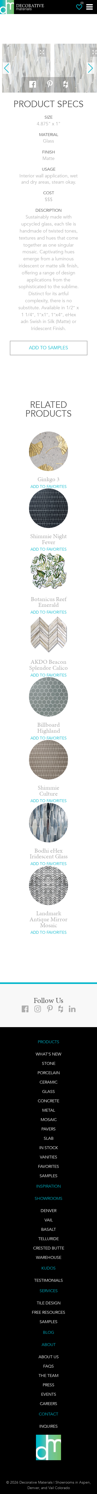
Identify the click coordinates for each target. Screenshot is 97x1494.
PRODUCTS (48, 1042)
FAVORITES (48, 1166)
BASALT (48, 1229)
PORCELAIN (49, 1073)
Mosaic (49, 1119)
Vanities (48, 1157)
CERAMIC (48, 1082)
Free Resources (48, 1312)
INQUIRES (48, 1426)
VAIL (48, 1220)
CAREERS (48, 1403)
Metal (48, 1110)
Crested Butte (48, 1248)
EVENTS (48, 1394)
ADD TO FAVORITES (48, 486)
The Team (48, 1375)
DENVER (48, 1210)
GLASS (48, 1091)
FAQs (48, 1366)
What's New (48, 1054)
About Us (49, 1356)
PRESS (48, 1384)
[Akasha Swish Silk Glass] (26, 68)
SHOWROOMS (48, 1198)
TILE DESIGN (49, 1303)
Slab (49, 1138)
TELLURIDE (48, 1238)
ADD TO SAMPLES (48, 348)
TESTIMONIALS (48, 1280)
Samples (48, 1176)
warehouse (48, 1257)
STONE (48, 1063)
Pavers (48, 1129)
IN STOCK (48, 1147)
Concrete (48, 1101)
